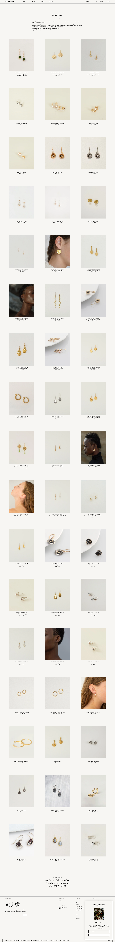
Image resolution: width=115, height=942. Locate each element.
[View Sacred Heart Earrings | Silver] (57, 793)
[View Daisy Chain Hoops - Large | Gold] (21, 744)
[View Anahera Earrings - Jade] (21, 57)
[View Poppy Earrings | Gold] (57, 155)
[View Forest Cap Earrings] (57, 548)
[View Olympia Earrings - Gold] (57, 253)
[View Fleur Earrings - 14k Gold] (21, 204)
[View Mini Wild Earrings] (21, 793)
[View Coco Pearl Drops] (21, 646)
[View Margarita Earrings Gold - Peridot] (21, 450)
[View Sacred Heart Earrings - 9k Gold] (93, 253)
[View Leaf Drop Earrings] (93, 597)
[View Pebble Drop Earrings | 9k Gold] (93, 303)
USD (96, 1)
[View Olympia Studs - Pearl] (93, 204)
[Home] (12, 2)
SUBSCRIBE (99, 935)
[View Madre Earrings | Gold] (21, 303)
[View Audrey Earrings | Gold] (57, 450)
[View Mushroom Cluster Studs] (93, 548)
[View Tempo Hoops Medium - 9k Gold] (57, 695)
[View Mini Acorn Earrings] (93, 842)
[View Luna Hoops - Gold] (21, 401)
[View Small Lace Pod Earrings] (93, 744)
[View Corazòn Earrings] (21, 253)
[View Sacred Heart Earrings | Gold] (93, 401)
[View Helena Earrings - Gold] (57, 646)
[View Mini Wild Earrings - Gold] (93, 352)
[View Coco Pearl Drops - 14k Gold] (57, 204)
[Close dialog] (110, 904)
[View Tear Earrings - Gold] (57, 597)
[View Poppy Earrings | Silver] (93, 155)
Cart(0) (108, 1)
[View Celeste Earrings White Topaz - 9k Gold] (93, 499)
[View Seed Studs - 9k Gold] (21, 155)
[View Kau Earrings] (57, 303)
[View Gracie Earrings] (57, 744)
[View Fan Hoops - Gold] (93, 450)
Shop (24, 1)
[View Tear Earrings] (57, 401)
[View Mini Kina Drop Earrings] (21, 106)
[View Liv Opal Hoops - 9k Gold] (93, 57)
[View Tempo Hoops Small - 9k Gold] (21, 695)
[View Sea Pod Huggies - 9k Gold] (57, 106)
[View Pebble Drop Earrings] (21, 597)
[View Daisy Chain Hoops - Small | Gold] (21, 499)
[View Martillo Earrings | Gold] (57, 57)
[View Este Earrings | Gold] (21, 548)
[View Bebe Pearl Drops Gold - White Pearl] (57, 499)
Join (25, 914)
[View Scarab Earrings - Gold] (21, 352)
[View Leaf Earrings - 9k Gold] (57, 352)
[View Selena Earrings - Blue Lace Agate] (57, 842)
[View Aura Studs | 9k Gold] (93, 106)
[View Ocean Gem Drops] (21, 842)
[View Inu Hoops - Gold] (93, 793)
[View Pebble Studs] (93, 646)
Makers (33, 1)
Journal (42, 1)
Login (101, 1)
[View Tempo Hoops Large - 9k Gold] (93, 695)
